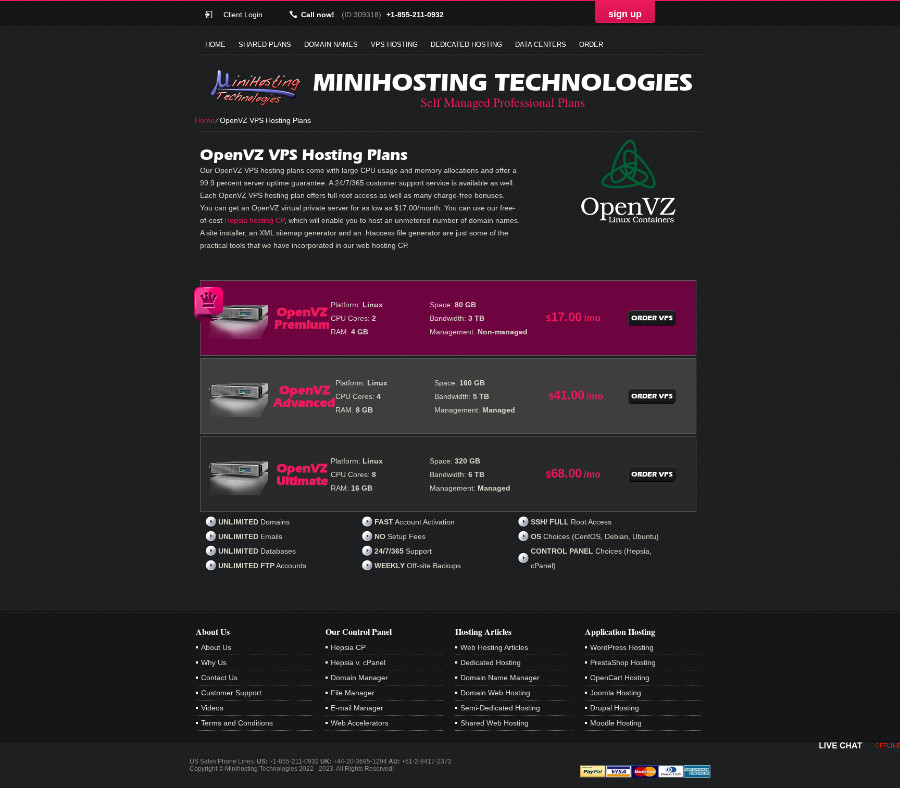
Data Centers (540, 44)
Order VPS (651, 318)
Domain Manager (359, 677)
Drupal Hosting (614, 708)
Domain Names (331, 44)
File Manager (352, 693)
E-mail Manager (357, 708)
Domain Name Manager (500, 677)
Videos (212, 708)
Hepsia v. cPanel (358, 662)
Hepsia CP (348, 647)
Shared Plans (265, 44)
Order (591, 44)
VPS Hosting (394, 44)
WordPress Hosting (622, 647)
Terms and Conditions (237, 723)
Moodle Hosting (616, 723)
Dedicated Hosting (466, 44)
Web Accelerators (360, 723)
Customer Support (231, 693)
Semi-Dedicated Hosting (500, 708)
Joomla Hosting (615, 693)
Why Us (214, 662)
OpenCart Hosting (619, 677)
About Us (216, 647)
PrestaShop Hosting (623, 662)
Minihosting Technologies (502, 82)
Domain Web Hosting (495, 693)
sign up (625, 14)
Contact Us (219, 677)
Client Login (242, 14)
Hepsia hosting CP (254, 220)
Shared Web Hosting (494, 723)
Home (215, 44)
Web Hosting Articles (494, 647)
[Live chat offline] (859, 745)
